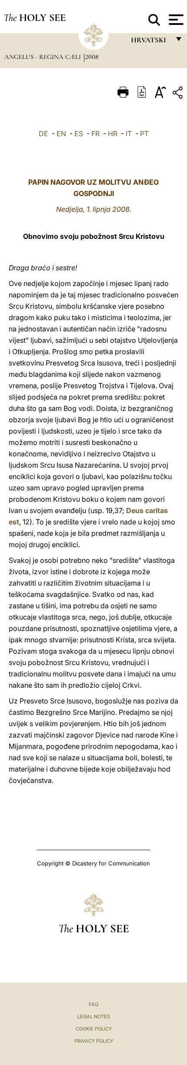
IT (129, 133)
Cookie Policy (94, 1029)
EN (61, 133)
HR (112, 133)
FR (95, 133)
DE (43, 133)
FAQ (93, 1004)
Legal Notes (93, 1016)
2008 (91, 57)
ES (78, 133)
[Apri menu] (175, 19)
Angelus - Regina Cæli (43, 57)
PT (144, 133)
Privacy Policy (93, 1041)
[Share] (179, 94)
